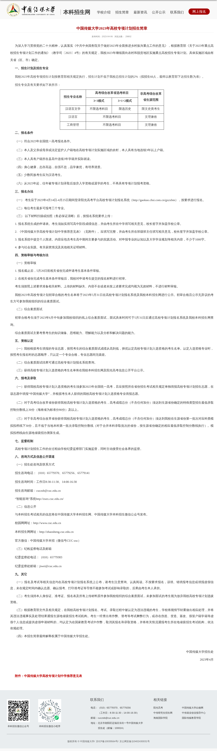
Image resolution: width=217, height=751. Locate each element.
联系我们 (177, 12)
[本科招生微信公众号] (18, 702)
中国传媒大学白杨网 (192, 707)
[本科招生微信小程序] (49, 702)
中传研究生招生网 (162, 712)
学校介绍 (104, 12)
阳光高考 (158, 707)
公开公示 (158, 12)
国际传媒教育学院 (191, 718)
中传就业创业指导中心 (194, 712)
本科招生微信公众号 (18, 726)
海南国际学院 (160, 718)
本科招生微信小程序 (49, 726)
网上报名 (199, 11)
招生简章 (122, 12)
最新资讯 (140, 12)
